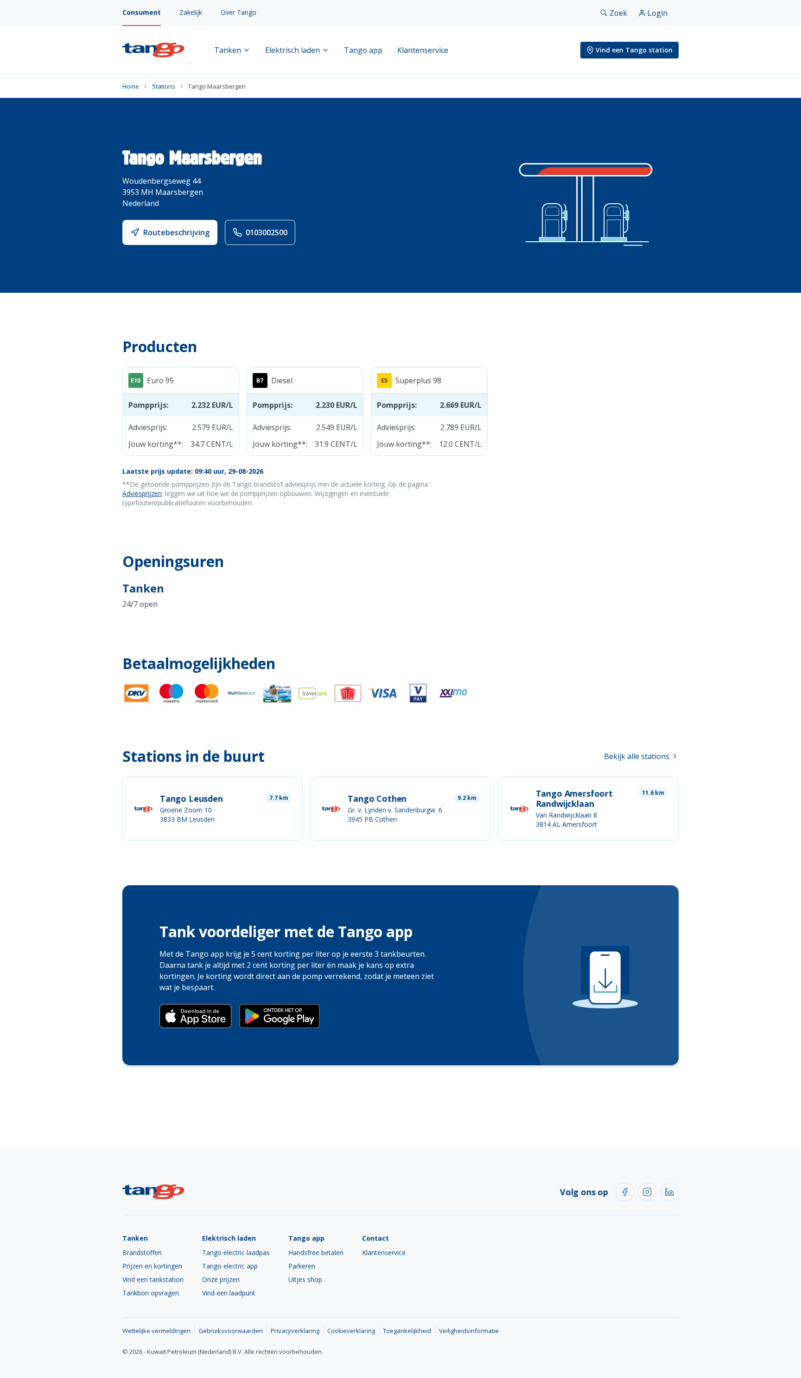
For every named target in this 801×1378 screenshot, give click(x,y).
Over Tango (238, 12)
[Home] (153, 50)
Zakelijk (190, 12)
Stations (163, 86)
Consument (141, 12)
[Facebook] (625, 1192)
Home (130, 86)
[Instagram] (647, 1192)
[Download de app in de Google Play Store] (279, 1016)
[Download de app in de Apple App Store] (195, 1016)
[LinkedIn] (669, 1192)
